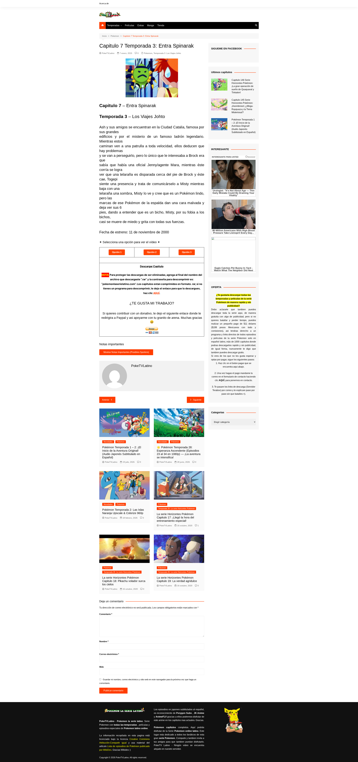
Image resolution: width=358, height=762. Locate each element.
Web (101, 667)
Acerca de (104, 3)
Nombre (104, 641)
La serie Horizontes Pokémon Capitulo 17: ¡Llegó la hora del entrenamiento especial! (175, 517)
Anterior (105, 400)
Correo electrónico (109, 654)
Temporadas (113, 25)
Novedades (108, 442)
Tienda (160, 25)
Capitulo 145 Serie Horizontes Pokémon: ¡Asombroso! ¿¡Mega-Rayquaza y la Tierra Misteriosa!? (242, 106)
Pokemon (148, 53)
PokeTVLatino (108, 53)
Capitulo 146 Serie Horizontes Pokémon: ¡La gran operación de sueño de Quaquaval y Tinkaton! (243, 86)
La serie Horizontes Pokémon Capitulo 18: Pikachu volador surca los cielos (123, 581)
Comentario (105, 614)
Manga (150, 25)
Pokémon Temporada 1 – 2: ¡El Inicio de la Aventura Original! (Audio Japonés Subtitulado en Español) (243, 125)
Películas (129, 25)
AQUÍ (156, 293)
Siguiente (197, 400)
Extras (140, 25)
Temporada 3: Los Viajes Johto (167, 53)
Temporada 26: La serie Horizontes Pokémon (176, 508)
